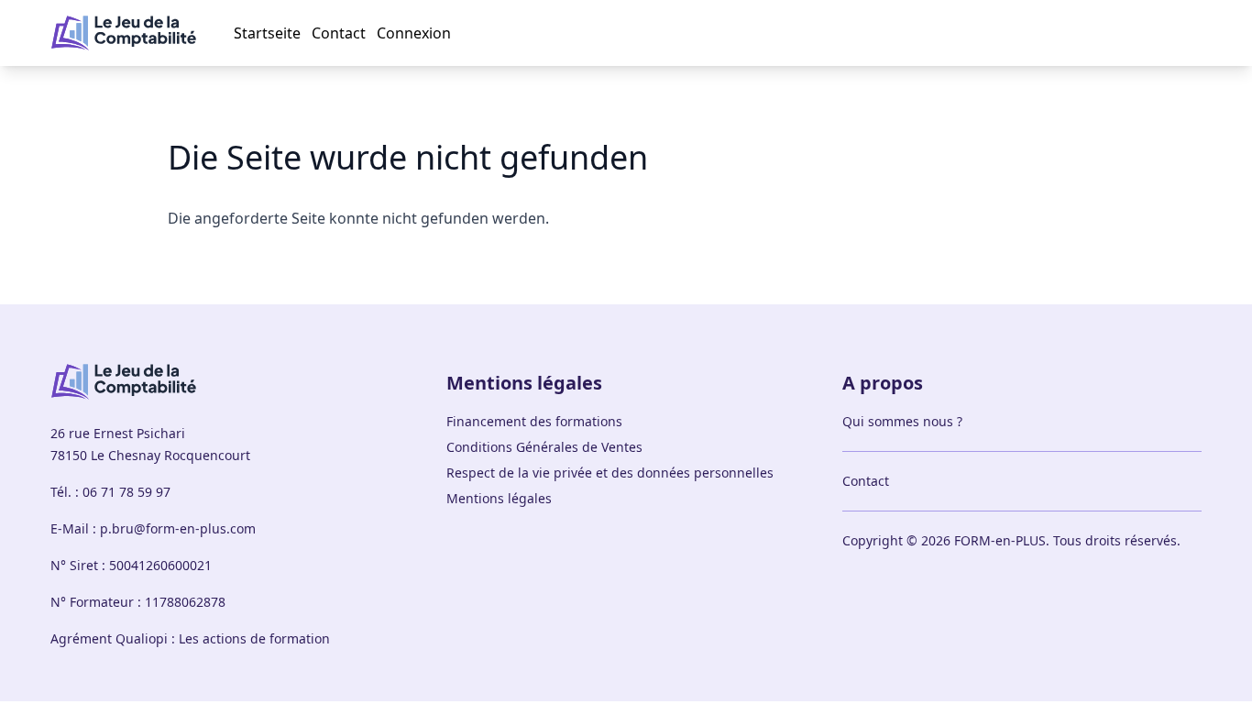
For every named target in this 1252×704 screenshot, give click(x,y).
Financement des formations (534, 421)
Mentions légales (499, 498)
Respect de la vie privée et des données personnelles (610, 472)
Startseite (267, 33)
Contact (339, 33)
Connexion (414, 33)
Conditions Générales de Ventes (544, 447)
